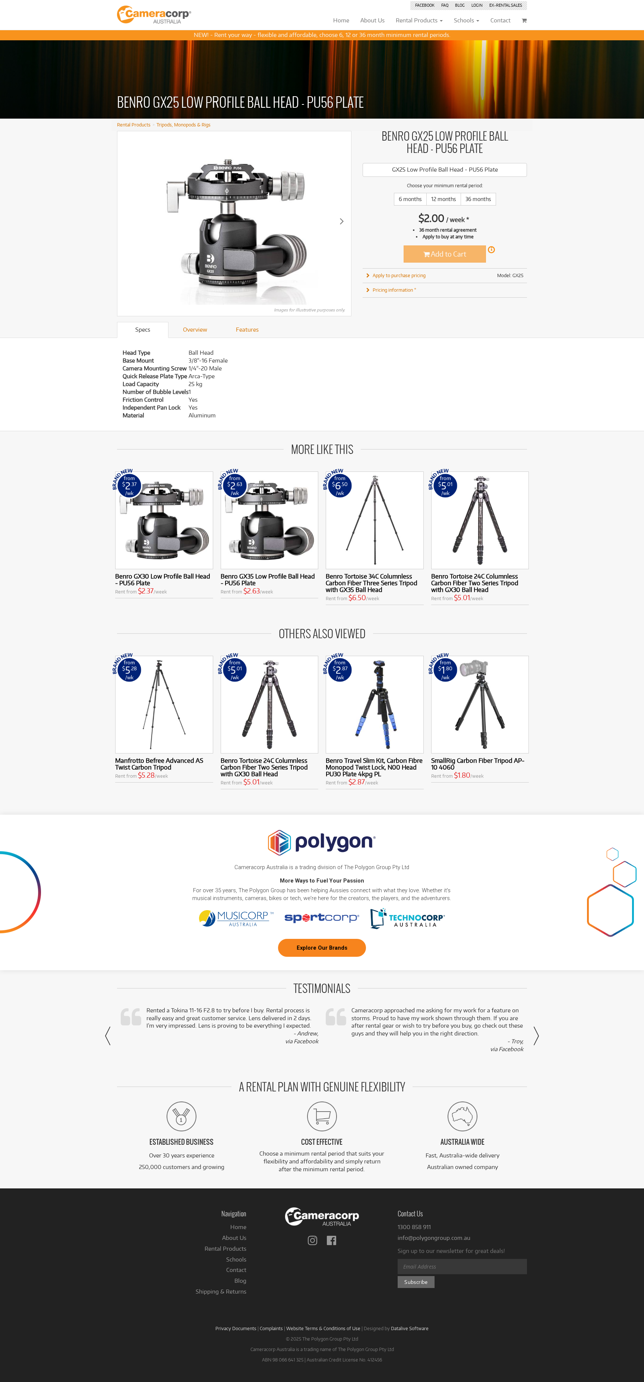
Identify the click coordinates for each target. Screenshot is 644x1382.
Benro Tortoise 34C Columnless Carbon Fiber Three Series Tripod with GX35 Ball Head (371, 582)
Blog (460, 5)
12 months (443, 199)
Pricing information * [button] (394, 290)
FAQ (444, 5)
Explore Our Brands (322, 947)
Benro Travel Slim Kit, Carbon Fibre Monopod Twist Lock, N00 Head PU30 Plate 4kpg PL (374, 767)
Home (238, 1227)
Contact (236, 1269)
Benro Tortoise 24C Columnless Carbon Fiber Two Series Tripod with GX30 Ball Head (474, 582)
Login (477, 5)
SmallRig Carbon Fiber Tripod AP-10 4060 (477, 763)
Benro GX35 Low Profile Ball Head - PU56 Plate (268, 579)
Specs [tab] (142, 329)
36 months (478, 199)
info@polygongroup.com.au (434, 1237)
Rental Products (134, 125)
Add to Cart (448, 254)
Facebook (425, 5)
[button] (107, 1036)
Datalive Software (410, 1328)
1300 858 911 (414, 1227)
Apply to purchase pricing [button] (399, 275)
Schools (236, 1259)
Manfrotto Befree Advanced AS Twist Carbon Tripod (159, 763)
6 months (410, 199)
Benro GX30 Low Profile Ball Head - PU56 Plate (162, 579)
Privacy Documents (235, 1328)
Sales (505, 5)
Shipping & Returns (221, 1291)
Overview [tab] (195, 329)
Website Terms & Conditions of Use (323, 1328)
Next (341, 220)
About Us (234, 1237)
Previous (126, 220)
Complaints (271, 1328)
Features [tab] (247, 329)
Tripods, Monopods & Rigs (184, 125)
